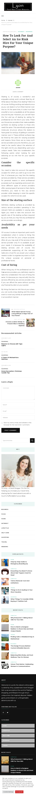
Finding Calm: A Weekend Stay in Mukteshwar (22, 638)
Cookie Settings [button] (8, 792)
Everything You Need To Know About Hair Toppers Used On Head (21, 573)
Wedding (4, 546)
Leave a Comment (18, 91)
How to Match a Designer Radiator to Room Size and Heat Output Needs (22, 629)
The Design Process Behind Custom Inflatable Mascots (20, 647)
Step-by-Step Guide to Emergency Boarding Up (19, 563)
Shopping (29, 31)
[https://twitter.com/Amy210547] (7, 712)
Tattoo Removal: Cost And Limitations (20, 582)
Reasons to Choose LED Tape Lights (11, 344)
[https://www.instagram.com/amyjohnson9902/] (3, 712)
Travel (4, 542)
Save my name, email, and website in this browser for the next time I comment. (17, 424)
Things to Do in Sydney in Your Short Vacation (21, 591)
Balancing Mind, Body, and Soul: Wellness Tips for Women (22, 656)
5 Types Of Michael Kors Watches (10, 358)
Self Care (5, 532)
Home (3, 518)
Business (4, 509)
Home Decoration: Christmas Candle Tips (11, 372)
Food (3, 514)
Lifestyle (5, 528)
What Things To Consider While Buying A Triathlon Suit (22, 600)
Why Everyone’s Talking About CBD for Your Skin (22, 619)
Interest (21, 31)
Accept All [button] (19, 792)
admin (18, 87)
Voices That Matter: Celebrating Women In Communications (22, 665)
